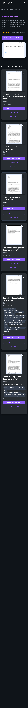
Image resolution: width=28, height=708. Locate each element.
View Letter (13, 116)
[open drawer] (24, 2)
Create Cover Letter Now (13, 38)
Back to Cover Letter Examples (11, 9)
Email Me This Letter (14, 108)
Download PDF (15, 112)
